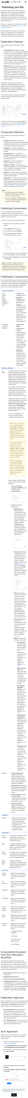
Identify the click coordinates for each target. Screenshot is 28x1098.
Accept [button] (14, 1095)
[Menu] (25, 2)
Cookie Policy (10, 1091)
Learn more (22, 563)
